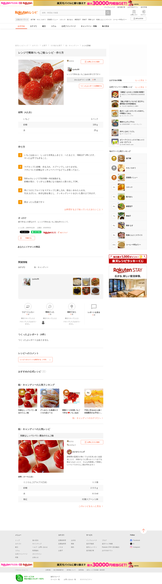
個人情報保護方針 (59, 570)
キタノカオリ (41, 19)
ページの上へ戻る (143, 530)
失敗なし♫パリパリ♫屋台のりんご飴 (37, 436)
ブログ (104, 540)
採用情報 (81, 570)
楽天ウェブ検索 (107, 544)
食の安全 (105, 26)
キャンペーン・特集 (89, 26)
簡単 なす (91, 19)
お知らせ (35, 557)
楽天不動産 (90, 544)
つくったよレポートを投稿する (91, 86)
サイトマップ (37, 544)
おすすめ (21, 26)
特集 (16, 557)
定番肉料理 (62, 540)
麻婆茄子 (78, 19)
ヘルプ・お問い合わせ (40, 547)
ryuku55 (35, 279)
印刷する (28, 238)
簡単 (72, 544)
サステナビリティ (86, 579)
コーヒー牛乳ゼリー (120, 19)
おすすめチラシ (133, 7)
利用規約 (35, 550)
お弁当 (73, 540)
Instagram (136, 547)
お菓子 (44, 45)
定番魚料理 (62, 544)
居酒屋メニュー (52, 19)
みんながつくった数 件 (85, 80)
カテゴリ (33, 26)
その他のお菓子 (56, 45)
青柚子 (84, 19)
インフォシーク (109, 7)
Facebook (136, 540)
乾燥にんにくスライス (104, 19)
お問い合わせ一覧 (70, 579)
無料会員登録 (139, 18)
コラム (53, 26)
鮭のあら (70, 19)
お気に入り (133, 14)
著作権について (71, 570)
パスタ (60, 547)
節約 (72, 547)
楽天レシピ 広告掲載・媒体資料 (96, 570)
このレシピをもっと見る (90, 506)
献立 (44, 26)
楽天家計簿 (121, 7)
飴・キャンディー (72, 45)
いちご (26, 119)
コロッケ (62, 19)
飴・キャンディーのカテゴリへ (87, 418)
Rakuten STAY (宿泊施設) (110, 547)
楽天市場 (144, 7)
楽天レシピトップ (21, 45)
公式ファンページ (69, 26)
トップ (17, 540)
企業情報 (47, 570)
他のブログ (64, 232)
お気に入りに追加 (93, 62)
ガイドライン (37, 554)
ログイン (143, 14)
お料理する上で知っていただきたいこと (82, 209)
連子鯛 (33, 19)
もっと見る (139, 80)
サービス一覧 (55, 579)
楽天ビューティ (91, 547)
